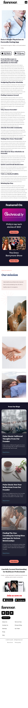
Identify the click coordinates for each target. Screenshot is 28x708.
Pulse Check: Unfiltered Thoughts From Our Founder (13, 439)
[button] (26, 2)
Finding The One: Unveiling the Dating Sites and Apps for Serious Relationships (14, 537)
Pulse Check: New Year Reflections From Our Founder (12, 487)
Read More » (6, 452)
